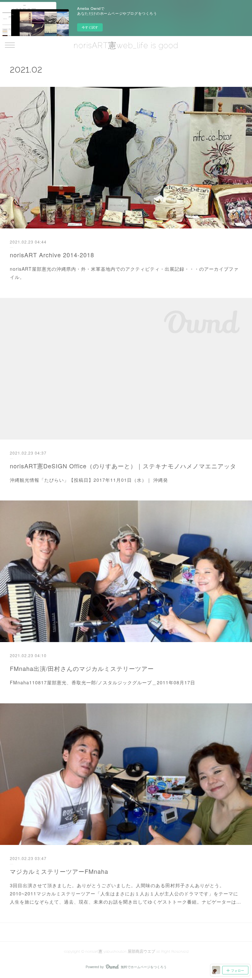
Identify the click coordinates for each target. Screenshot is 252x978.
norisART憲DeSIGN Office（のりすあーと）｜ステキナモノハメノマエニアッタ (123, 465)
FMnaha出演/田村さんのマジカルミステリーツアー (82, 668)
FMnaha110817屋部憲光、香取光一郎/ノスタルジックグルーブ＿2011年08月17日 (102, 682)
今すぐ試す (90, 27)
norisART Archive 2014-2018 (52, 254)
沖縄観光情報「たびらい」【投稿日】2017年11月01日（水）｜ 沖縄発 (89, 480)
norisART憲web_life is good (126, 45)
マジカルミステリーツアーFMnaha (59, 871)
